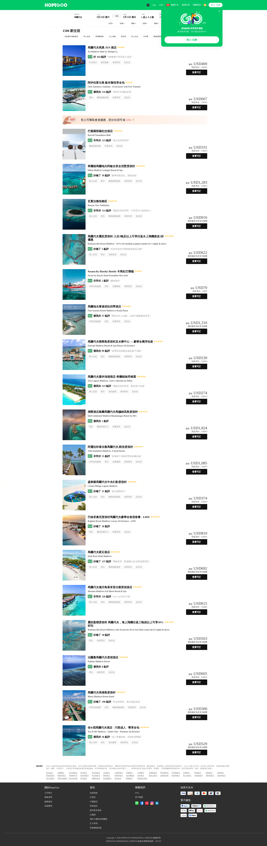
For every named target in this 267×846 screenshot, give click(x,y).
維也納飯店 (84, 776)
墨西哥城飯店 (63, 778)
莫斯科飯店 (119, 776)
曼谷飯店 (49, 773)
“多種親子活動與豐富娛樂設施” (126, 456)
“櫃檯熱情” (115, 281)
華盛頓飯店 (176, 776)
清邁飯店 (129, 773)
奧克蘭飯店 (107, 778)
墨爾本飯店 (96, 778)
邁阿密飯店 (210, 776)
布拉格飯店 (96, 776)
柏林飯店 (220, 773)
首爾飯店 (61, 773)
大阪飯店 (106, 773)
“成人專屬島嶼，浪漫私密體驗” (126, 737)
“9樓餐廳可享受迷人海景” (119, 57)
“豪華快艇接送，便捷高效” (124, 175)
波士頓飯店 (187, 776)
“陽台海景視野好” (121, 140)
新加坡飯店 (96, 773)
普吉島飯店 (73, 773)
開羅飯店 (129, 778)
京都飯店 (140, 773)
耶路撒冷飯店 (142, 778)
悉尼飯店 (83, 778)
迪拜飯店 (118, 778)
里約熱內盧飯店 (74, 778)
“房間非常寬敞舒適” (122, 92)
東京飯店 (83, 773)
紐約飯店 (140, 776)
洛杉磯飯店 (130, 776)
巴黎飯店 (186, 773)
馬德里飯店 (50, 776)
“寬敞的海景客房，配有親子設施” (128, 386)
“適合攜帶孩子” (118, 491)
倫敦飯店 (209, 773)
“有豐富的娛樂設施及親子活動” (126, 351)
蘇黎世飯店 (62, 776)
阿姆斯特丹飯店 (74, 776)
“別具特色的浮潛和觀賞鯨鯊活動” (126, 249)
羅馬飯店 (197, 773)
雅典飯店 (106, 776)
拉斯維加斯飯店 (165, 776)
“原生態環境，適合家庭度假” (126, 702)
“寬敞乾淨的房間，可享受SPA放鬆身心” (131, 210)
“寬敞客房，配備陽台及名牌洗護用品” (131, 561)
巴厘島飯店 (119, 773)
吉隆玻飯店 (153, 773)
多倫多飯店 (198, 776)
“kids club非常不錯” (121, 596)
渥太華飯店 (50, 778)
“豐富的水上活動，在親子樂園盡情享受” (131, 316)
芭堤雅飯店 (176, 773)
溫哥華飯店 (221, 776)
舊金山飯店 (153, 776)
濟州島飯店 (164, 773)
